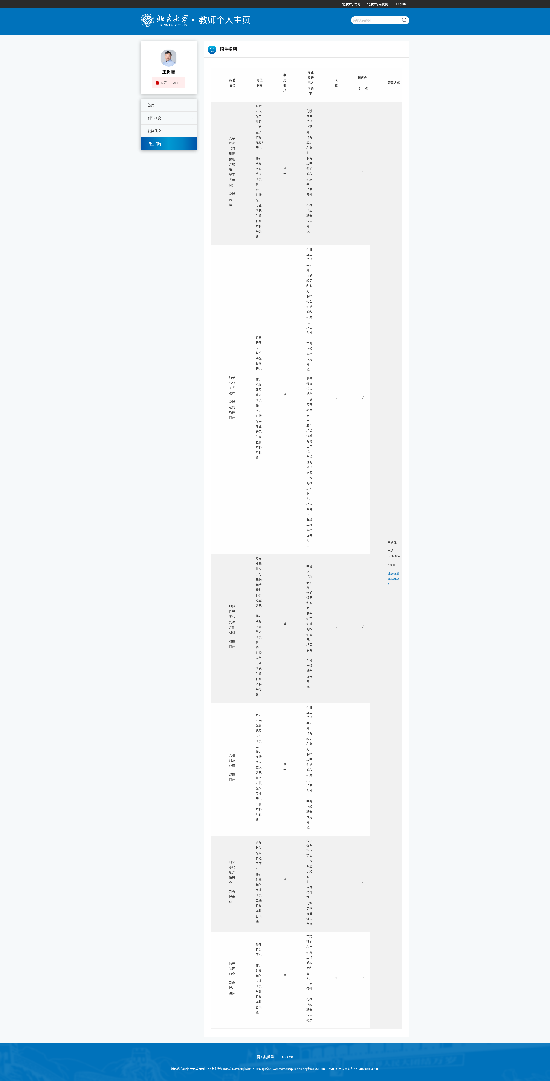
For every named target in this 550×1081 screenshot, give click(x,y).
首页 (151, 105)
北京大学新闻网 (377, 4)
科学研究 (154, 118)
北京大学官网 (351, 4)
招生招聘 (154, 143)
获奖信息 (154, 130)
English (401, 4)
